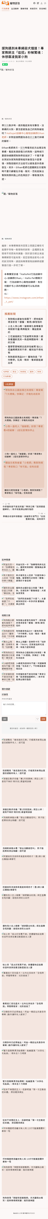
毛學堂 (6, 371)
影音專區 (43, 8)
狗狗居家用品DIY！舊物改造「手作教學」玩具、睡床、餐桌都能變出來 (25, 359)
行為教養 (5, 8)
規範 (4, 719)
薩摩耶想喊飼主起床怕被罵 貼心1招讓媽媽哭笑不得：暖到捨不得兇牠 (25, 349)
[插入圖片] (37, 719)
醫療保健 (24, 8)
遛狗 (32, 371)
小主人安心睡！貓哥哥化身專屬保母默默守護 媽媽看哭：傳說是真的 (25, 329)
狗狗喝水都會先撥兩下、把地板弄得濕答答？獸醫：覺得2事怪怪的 (25, 320)
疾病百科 (34, 8)
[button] (34, 3)
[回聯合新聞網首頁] (5, 3)
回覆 (43, 719)
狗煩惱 (23, 371)
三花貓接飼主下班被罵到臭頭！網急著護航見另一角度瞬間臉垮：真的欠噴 (25, 339)
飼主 (15, 371)
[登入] (41, 3)
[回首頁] (11, 3)
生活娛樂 (15, 8)
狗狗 (39, 371)
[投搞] (38, 3)
